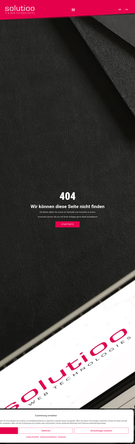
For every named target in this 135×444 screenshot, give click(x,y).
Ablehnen (45, 430)
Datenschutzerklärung (48, 437)
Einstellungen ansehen (101, 430)
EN (127, 9)
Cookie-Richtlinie (32, 437)
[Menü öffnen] (73, 10)
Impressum (62, 437)
